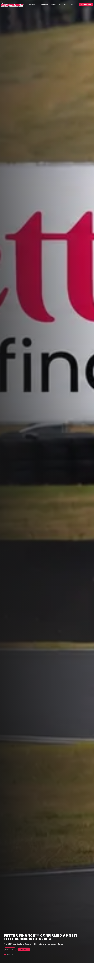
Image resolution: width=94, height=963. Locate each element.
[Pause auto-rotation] (12, 954)
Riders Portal (86, 4)
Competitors (56, 4)
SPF (72, 4)
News (66, 4)
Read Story (24, 949)
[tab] (4, 954)
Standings (44, 4)
